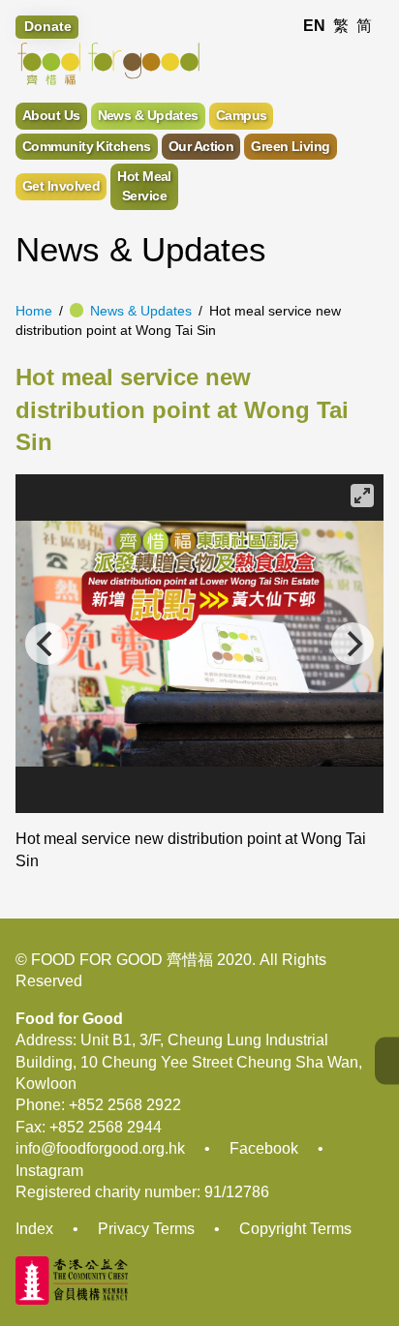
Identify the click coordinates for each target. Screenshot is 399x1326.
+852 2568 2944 (105, 1127)
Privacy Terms (146, 1229)
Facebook (264, 1148)
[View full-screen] (362, 495)
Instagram (49, 1170)
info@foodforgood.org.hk (100, 1148)
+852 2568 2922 (125, 1105)
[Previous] (46, 643)
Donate (48, 26)
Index (34, 1229)
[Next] (352, 643)
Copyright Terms (295, 1229)
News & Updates (141, 310)
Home (33, 310)
